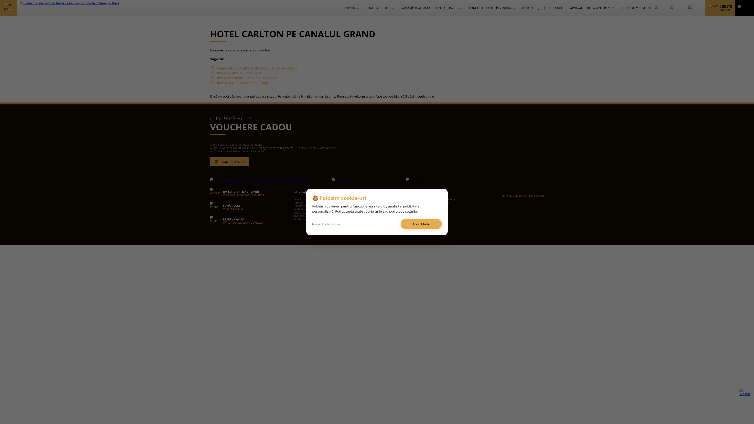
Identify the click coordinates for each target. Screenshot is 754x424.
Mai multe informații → (326, 224)
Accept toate (421, 224)
